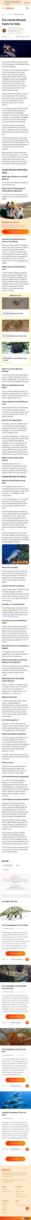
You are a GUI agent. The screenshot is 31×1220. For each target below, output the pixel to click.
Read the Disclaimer (9, 896)
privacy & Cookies (20, 1205)
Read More (27, 2)
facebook (5, 1203)
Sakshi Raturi (19, 33)
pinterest (4, 1205)
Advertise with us (7, 1191)
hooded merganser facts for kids (16, 844)
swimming (23, 396)
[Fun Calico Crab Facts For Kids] (15, 303)
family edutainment (21, 1196)
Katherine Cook (16, 31)
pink (16, 147)
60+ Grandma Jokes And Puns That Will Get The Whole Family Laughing (12, 3)
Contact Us (5, 1189)
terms (17, 1203)
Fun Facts (9, 14)
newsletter (19, 1193)
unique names (16, 666)
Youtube (4, 1212)
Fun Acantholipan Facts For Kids (15, 925)
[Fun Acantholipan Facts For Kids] (15, 912)
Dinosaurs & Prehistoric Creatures (18, 959)
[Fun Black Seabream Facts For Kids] (15, 1100)
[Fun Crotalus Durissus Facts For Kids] (15, 325)
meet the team (20, 1191)
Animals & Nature (7, 312)
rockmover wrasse (8, 614)
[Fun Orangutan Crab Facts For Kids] (15, 1036)
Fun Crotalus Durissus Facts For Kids (15, 336)
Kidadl (4, 14)
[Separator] (27, 1208)
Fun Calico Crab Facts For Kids (13, 313)
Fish (17, 865)
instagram (4, 1208)
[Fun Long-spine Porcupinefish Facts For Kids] (15, 973)
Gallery (6, 56)
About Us (18, 1189)
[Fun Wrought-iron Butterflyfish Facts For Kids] (15, 347)
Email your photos (15, 232)
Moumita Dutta (18, 28)
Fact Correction (25, 896)
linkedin (4, 1210)
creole (17, 652)
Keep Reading (16, 953)
